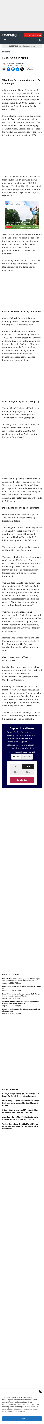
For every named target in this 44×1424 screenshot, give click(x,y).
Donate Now (22, 783)
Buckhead (6, 52)
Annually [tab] (27, 760)
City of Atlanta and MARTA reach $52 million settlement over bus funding (21, 1114)
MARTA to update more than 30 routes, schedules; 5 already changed (21, 1013)
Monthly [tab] (16, 760)
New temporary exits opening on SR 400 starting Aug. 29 (22, 990)
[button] (40, 1391)
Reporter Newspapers (16, 63)
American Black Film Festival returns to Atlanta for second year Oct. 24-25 (20, 1121)
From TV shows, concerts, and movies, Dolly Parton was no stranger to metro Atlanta (21, 998)
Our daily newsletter (21, 46)
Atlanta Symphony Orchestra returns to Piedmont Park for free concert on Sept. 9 (20, 1006)
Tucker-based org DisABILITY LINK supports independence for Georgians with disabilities (20, 1129)
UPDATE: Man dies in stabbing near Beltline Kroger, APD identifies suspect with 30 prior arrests (21, 983)
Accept (22, 1419)
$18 (28, 769)
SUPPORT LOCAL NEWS (33, 35)
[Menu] (5, 40)
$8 (16, 769)
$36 (16, 775)
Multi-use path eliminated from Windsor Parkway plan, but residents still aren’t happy (20, 1106)
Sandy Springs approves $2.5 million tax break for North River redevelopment (20, 1098)
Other (28, 775)
